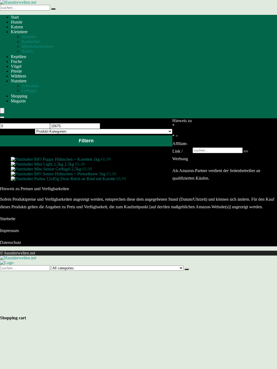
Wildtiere (18, 76)
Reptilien (18, 56)
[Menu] (2, 110)
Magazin (18, 101)
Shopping (19, 96)
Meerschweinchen (37, 46)
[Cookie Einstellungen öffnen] (40, 310)
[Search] (2, 117)
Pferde (16, 71)
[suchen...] (53, 9)
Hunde (16, 22)
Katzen (17, 27)
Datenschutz (10, 242)
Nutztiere (19, 81)
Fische (16, 61)
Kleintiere (19, 31)
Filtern (86, 140)
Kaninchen (31, 41)
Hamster (29, 36)
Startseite (7, 218)
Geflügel (29, 90)
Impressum (9, 230)
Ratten (27, 51)
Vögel (16, 66)
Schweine (30, 85)
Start (15, 17)
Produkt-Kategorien (17, 131)
